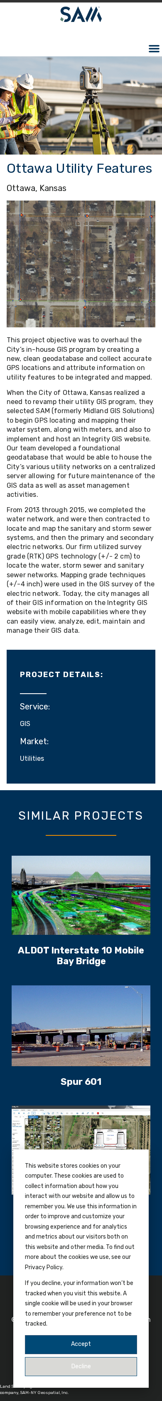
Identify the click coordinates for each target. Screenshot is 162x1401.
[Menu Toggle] (154, 48)
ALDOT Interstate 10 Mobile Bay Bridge (81, 956)
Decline (81, 1366)
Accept (81, 1344)
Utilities (32, 758)
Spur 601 (81, 1081)
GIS (25, 724)
